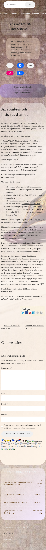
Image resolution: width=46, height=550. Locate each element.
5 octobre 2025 (39, 483)
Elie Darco (21, 132)
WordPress (8, 539)
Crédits (5, 533)
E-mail (4, 404)
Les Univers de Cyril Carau (15, 528)
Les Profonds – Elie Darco (14, 494)
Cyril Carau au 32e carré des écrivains (13, 512)
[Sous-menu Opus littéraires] (31, 92)
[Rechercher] (30, 4)
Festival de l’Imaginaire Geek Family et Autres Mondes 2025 (18, 483)
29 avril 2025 (37, 502)
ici (11, 299)
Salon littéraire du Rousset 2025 (16, 502)
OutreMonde (19, 126)
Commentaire (6, 368)
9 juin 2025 (38, 494)
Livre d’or (11, 533)
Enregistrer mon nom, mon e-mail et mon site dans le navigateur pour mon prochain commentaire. (23, 426)
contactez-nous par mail (31, 204)
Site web (4, 415)
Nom (3, 393)
